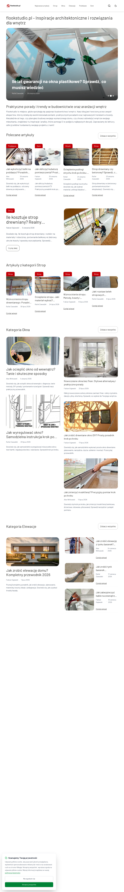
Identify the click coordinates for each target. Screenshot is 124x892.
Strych (68, 146)
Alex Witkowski (11, 379)
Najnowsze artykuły (42, 6)
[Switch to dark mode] (115, 6)
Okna (63, 6)
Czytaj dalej (12, 248)
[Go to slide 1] (108, 96)
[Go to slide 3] (113, 96)
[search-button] (109, 5)
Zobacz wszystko (108, 135)
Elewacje (72, 6)
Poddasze (83, 6)
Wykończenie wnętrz (23, 75)
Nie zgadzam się (29, 879)
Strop (55, 6)
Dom (92, 6)
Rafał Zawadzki (17, 93)
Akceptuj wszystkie (29, 885)
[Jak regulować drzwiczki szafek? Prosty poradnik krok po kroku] (62, 64)
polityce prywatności (12, 873)
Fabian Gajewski (69, 302)
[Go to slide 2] (111, 96)
